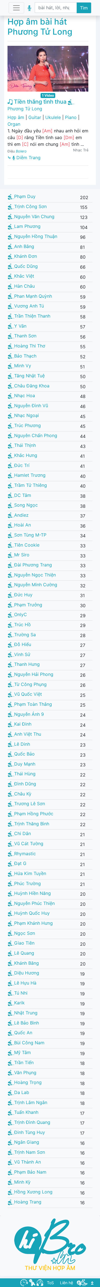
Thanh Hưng (27, 664)
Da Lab (21, 1092)
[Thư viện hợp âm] (82, 1282)
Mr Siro (21, 554)
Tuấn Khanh (26, 1112)
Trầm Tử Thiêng (30, 485)
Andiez (21, 515)
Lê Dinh (22, 744)
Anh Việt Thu (27, 734)
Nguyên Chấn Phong (35, 435)
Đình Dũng (25, 783)
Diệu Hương (26, 973)
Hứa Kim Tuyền (30, 873)
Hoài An (22, 525)
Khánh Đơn (25, 256)
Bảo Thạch (25, 356)
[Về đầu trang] (92, 1282)
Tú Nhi (21, 993)
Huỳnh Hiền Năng (32, 893)
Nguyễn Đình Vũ (31, 405)
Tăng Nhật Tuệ (29, 375)
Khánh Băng (26, 963)
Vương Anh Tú (29, 306)
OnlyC (20, 614)
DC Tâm (22, 495)
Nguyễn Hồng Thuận (35, 236)
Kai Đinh (22, 724)
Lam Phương (27, 226)
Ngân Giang (26, 1142)
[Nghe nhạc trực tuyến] (39, 1282)
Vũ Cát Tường (28, 843)
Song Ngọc (26, 505)
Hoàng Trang (27, 1202)
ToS (50, 1282)
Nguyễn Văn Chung (34, 216)
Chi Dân (22, 833)
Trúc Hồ (22, 624)
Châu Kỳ (22, 794)
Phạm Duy (25, 196)
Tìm (84, 8)
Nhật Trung (26, 1013)
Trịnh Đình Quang (32, 1122)
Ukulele (53, 117)
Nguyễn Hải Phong (33, 674)
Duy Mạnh (24, 764)
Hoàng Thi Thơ (29, 346)
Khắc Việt (24, 276)
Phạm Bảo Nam (30, 1172)
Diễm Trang (28, 157)
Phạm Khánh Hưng (33, 923)
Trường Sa (25, 634)
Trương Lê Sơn (29, 803)
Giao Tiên (24, 943)
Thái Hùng (25, 773)
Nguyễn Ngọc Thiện (35, 575)
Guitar (34, 117)
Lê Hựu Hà (25, 983)
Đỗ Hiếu (22, 644)
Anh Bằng (24, 246)
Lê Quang (24, 953)
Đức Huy (23, 594)
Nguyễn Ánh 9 (29, 714)
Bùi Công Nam (29, 1042)
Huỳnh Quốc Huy (32, 913)
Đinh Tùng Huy (29, 1132)
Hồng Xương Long (33, 1192)
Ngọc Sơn (24, 933)
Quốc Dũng (26, 266)
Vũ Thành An (27, 1162)
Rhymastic (25, 853)
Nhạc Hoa (24, 395)
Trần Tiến (24, 1062)
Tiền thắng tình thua (39, 101)
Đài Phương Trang (33, 565)
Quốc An (23, 1032)
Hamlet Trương (30, 475)
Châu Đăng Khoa (31, 386)
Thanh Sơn (25, 336)
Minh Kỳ (22, 1182)
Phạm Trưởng (28, 604)
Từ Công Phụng (30, 684)
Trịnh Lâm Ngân (30, 1102)
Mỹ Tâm (22, 1052)
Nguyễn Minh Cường (35, 584)
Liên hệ (66, 1282)
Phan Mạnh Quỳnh (33, 296)
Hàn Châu (24, 286)
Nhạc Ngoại (26, 415)
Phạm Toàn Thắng (33, 704)
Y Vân (20, 326)
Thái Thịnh (25, 445)
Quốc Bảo (24, 754)
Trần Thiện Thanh (32, 316)
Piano (71, 117)
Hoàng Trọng (28, 1082)
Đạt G (20, 863)
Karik (19, 1002)
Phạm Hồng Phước (33, 813)
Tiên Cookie (26, 545)
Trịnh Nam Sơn (29, 1152)
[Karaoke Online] (32, 1282)
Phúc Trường (27, 883)
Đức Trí (21, 465)
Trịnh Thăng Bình (31, 823)
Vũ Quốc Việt (28, 694)
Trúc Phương (27, 425)
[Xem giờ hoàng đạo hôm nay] (24, 1282)
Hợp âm (16, 117)
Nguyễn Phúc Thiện (34, 903)
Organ (14, 124)
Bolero (21, 151)
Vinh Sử (22, 654)
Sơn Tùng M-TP (30, 535)
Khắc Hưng (25, 455)
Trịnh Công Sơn (30, 206)
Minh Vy (22, 365)
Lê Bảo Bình (26, 1023)
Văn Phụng (25, 1072)
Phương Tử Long (25, 108)
